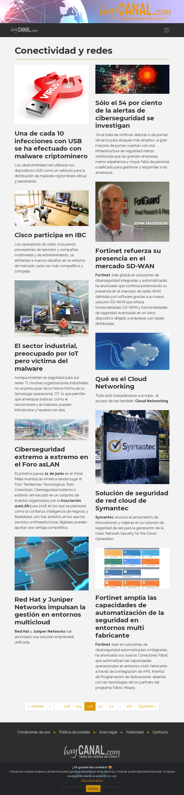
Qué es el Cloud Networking (121, 382)
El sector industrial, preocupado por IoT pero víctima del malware (47, 357)
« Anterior (36, 706)
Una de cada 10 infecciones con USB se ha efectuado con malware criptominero (51, 145)
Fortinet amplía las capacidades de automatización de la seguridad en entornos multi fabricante (129, 616)
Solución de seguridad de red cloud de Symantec (131, 500)
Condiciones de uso (34, 732)
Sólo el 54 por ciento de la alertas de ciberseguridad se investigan (128, 114)
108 (67, 706)
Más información (92, 780)
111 (100, 706)
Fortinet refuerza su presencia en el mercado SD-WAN (128, 258)
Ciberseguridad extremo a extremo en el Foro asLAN (51, 456)
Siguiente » (147, 706)
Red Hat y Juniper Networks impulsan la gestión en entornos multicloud (50, 611)
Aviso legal (108, 732)
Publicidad (135, 732)
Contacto (160, 732)
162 (129, 706)
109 (79, 706)
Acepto (93, 788)
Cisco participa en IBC (50, 235)
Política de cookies (74, 732)
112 (111, 706)
